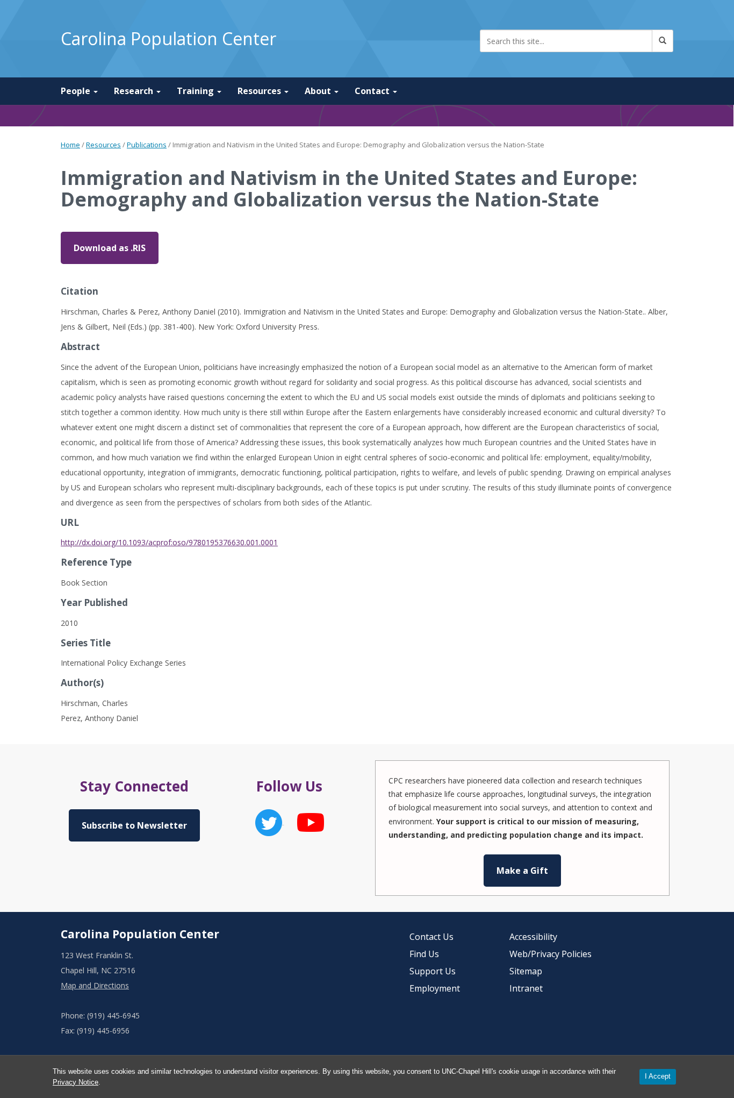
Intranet (526, 988)
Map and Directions (95, 985)
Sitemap (525, 971)
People (76, 91)
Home (70, 144)
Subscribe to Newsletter (134, 825)
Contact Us (431, 937)
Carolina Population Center (168, 38)
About (319, 91)
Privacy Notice (75, 1082)
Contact (373, 91)
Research (134, 91)
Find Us (424, 954)
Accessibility (533, 937)
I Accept (658, 1076)
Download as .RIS (110, 248)
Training (196, 91)
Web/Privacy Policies (550, 954)
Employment (434, 988)
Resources (260, 91)
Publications (147, 144)
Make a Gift (522, 870)
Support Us (432, 971)
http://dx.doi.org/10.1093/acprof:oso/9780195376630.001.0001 (169, 542)
